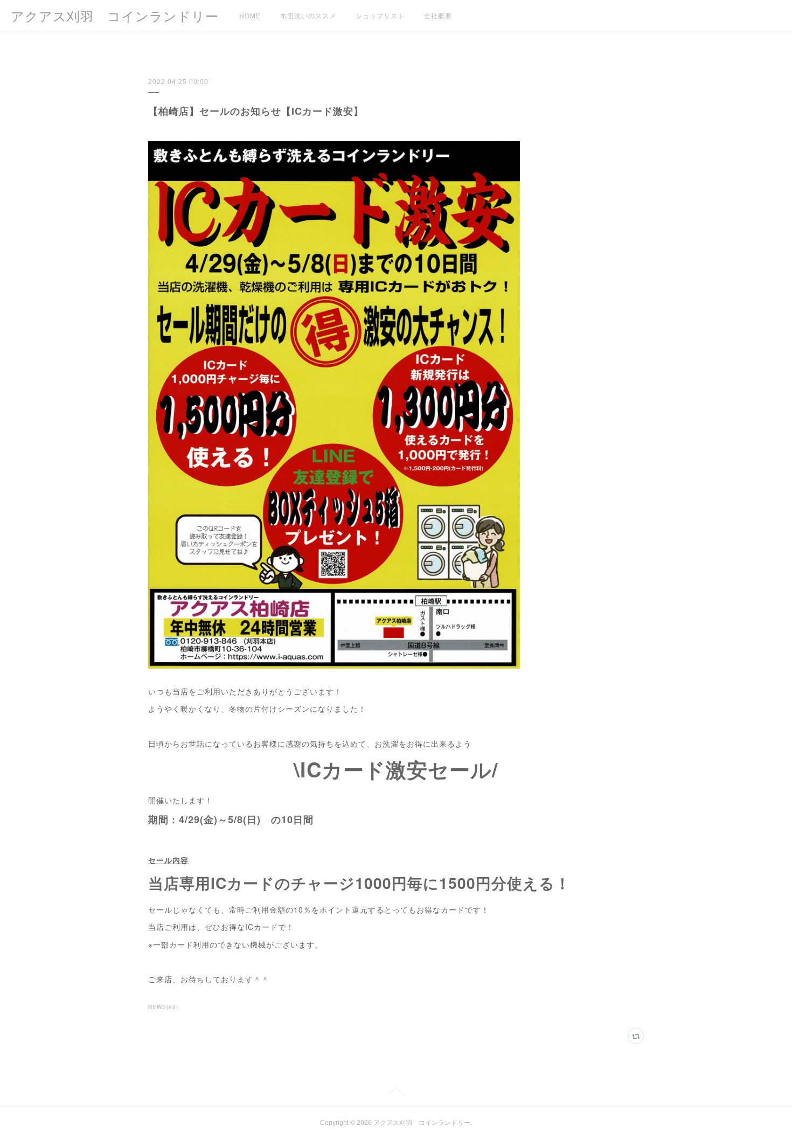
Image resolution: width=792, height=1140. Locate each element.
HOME (250, 16)
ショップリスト (380, 16)
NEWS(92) (163, 1007)
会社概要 (438, 16)
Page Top (396, 1093)
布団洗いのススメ (308, 16)
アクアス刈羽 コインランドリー (115, 16)
